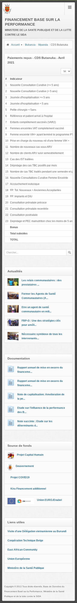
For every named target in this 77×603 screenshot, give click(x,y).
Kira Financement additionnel (28, 488)
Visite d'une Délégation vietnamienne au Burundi (36, 531)
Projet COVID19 (20, 477)
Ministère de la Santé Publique (25, 568)
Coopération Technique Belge (25, 540)
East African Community (22, 549)
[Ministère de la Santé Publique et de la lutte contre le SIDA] (7, 13)
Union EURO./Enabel (49, 500)
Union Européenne (18, 558)
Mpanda (43, 44)
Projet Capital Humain (30, 454)
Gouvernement (25, 466)
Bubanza (30, 44)
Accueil (15, 44)
